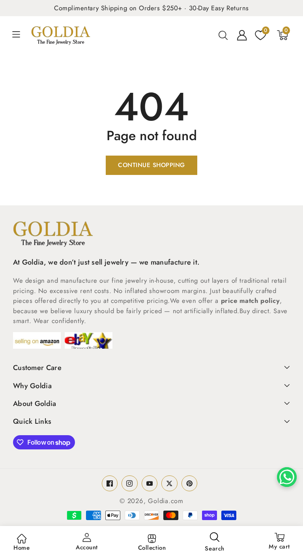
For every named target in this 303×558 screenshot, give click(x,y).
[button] (20, 35)
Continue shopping (151, 165)
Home (21, 547)
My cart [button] (279, 542)
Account (87, 547)
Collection (152, 547)
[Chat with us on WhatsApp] (287, 477)
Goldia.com (165, 500)
